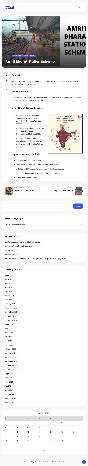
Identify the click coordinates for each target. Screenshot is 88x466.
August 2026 (10, 275)
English (32, 56)
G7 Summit (9, 250)
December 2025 (11, 308)
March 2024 (9, 394)
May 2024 (8, 386)
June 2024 (9, 382)
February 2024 (10, 398)
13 (39, 432)
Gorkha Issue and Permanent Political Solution (23, 242)
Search (78, 206)
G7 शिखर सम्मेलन (11, 254)
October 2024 (10, 365)
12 (28, 432)
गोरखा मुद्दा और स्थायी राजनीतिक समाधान (19, 246)
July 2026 (8, 279)
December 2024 (11, 357)
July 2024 (8, 378)
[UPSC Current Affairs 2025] (9, 7)
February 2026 (10, 300)
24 (6, 441)
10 (6, 432)
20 (40, 436)
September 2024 (11, 369)
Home (7, 56)
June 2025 (9, 332)
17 (6, 436)
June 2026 (9, 283)
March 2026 (9, 296)
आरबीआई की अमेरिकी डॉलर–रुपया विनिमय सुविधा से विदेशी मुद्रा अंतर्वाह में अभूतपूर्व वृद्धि (35, 258)
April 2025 (8, 341)
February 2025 (10, 349)
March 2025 (9, 345)
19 (28, 436)
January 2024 (10, 402)
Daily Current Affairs (20, 56)
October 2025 (10, 316)
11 (17, 432)
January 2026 (10, 304)
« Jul (43, 451)
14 (51, 432)
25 (18, 441)
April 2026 (8, 291)
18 (17, 436)
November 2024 (11, 361)
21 (51, 436)
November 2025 (11, 312)
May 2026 (8, 287)
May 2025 (8, 337)
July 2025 (8, 328)
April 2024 (8, 390)
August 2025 (9, 324)
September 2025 (11, 320)
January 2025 (10, 353)
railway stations (31, 118)
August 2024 (10, 374)
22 (62, 436)
